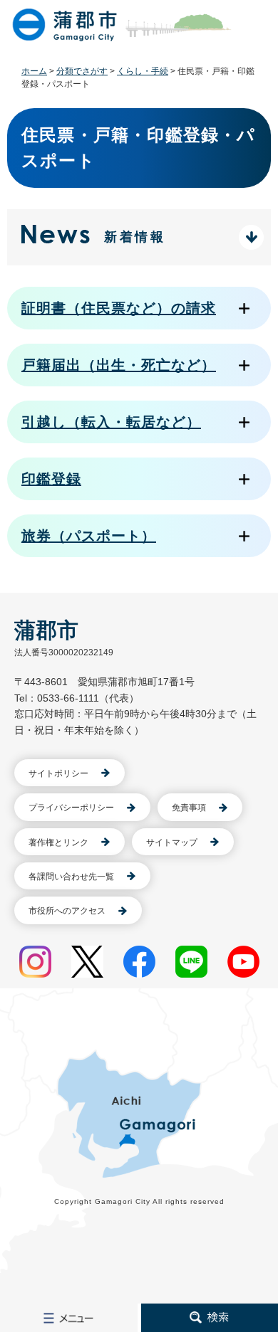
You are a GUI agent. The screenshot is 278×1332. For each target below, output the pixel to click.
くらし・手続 (142, 71)
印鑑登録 (51, 479)
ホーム (34, 71)
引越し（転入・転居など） (111, 422)
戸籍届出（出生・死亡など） (118, 365)
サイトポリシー (58, 773)
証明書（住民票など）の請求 (118, 308)
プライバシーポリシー (71, 808)
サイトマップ (171, 842)
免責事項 (189, 808)
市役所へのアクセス (67, 911)
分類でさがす (82, 71)
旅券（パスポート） (88, 536)
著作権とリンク (58, 842)
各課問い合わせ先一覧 (71, 877)
